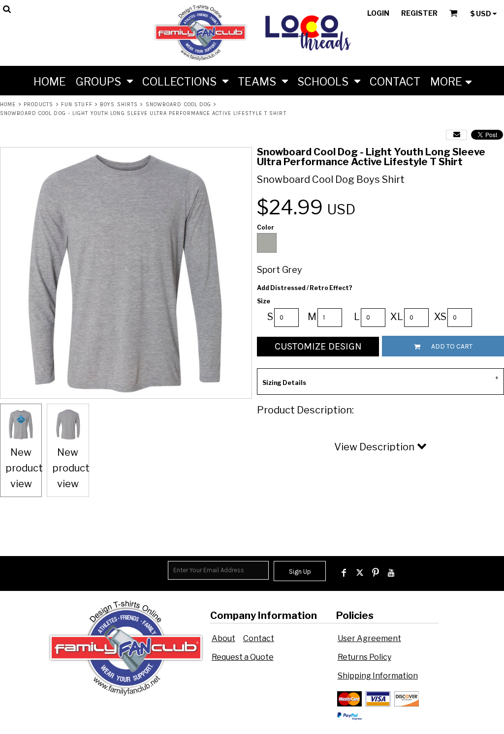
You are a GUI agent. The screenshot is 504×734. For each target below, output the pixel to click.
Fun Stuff (77, 104)
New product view (24, 468)
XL (396, 317)
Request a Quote (243, 657)
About (223, 638)
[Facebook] (344, 573)
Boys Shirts (119, 104)
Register (419, 13)
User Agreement (369, 638)
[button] (104, 80)
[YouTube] (391, 573)
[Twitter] (360, 573)
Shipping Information (378, 675)
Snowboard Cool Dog (179, 104)
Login (378, 13)
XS (440, 317)
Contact (258, 638)
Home (8, 104)
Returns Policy (364, 657)
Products (39, 104)
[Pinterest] (375, 573)
